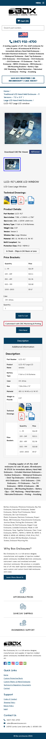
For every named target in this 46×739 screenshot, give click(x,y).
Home (6, 91)
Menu (38, 3)
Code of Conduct (10, 699)
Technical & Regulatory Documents (17, 685)
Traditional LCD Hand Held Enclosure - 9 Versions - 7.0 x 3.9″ (21, 95)
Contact (7, 688)
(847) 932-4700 (24, 41)
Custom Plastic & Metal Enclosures (17, 682)
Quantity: (7, 305)
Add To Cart (23, 316)
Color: (5, 296)
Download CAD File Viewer (16, 152)
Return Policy (9, 706)
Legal (6, 709)
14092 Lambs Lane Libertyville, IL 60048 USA (24, 726)
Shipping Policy (9, 702)
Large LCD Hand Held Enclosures (18, 100)
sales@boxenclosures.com (16, 723)
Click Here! (23, 330)
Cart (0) (24, 21)
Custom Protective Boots (13, 678)
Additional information (23, 347)
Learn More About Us (14, 577)
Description (23, 341)
